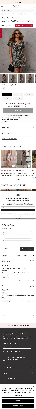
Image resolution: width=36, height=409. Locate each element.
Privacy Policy (27, 392)
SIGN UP (18, 209)
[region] (18, 396)
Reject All (18, 400)
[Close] (34, 386)
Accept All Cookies (18, 405)
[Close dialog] (35, 192)
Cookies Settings (18, 395)
